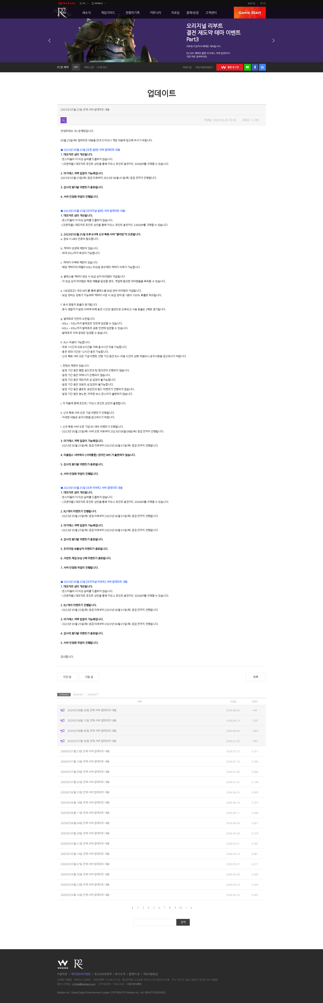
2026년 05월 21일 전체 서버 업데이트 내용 (85, 843)
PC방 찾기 (102, 67)
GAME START (250, 12)
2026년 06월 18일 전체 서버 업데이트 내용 (85, 802)
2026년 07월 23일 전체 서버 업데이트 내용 (85, 751)
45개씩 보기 (93, 694)
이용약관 (62, 974)
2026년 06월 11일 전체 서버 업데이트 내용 (85, 812)
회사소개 (120, 974)
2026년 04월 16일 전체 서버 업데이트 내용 (85, 894)
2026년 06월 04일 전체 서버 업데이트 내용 (85, 823)
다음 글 (89, 676)
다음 (273, 40)
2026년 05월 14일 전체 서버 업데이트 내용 (85, 853)
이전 (49, 40)
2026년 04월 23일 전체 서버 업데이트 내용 (85, 884)
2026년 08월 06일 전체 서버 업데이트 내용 (91, 730)
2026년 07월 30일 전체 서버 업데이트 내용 (91, 741)
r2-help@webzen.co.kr (83, 984)
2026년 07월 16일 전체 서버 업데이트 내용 (85, 761)
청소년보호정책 (103, 974)
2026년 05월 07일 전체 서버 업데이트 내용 (85, 864)
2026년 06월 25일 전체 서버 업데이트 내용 (85, 792)
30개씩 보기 (78, 694)
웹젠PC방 (134, 974)
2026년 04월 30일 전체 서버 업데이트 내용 (85, 874)
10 (180, 907)
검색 (183, 922)
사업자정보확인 (134, 984)
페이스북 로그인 (255, 67)
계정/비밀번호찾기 (204, 67)
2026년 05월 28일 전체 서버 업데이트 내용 (85, 833)
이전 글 (67, 676)
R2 (62, 12)
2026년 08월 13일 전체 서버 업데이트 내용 (91, 720)
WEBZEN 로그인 (229, 67)
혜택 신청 (89, 67)
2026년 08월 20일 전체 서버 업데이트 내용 (91, 710)
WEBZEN (62, 964)
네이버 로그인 (247, 67)
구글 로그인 (262, 67)
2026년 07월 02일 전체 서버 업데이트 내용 (85, 782)
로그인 (263, 3)
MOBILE (99, 3)
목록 (255, 676)
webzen (66, 3)
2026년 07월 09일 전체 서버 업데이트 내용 (85, 771)
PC (84, 3)
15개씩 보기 (64, 694)
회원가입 (251, 3)
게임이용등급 (150, 974)
